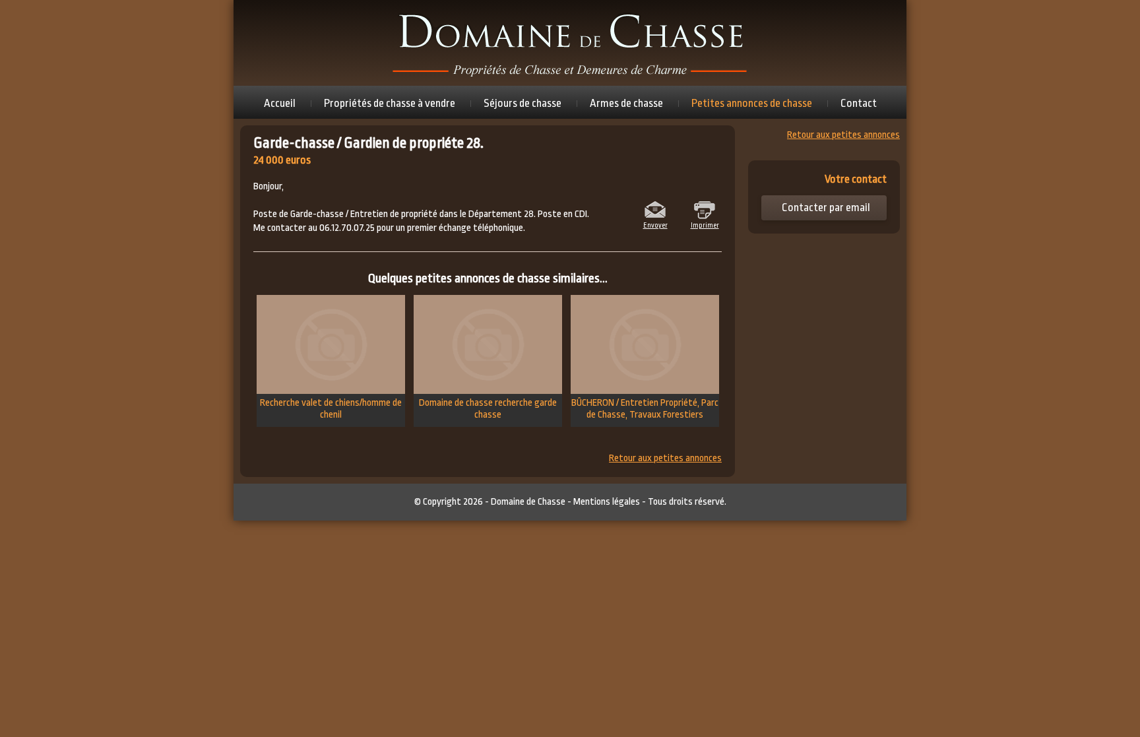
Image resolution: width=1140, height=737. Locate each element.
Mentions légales (606, 501)
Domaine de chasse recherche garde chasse (488, 408)
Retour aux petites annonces (665, 458)
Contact (858, 103)
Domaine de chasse (570, 43)
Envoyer (655, 224)
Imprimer (705, 224)
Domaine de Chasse (528, 501)
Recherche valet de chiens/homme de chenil (331, 408)
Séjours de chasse (522, 103)
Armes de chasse (626, 103)
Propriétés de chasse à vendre (389, 103)
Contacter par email (826, 207)
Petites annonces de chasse (751, 103)
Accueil (280, 103)
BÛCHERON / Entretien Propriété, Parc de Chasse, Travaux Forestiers (644, 408)
